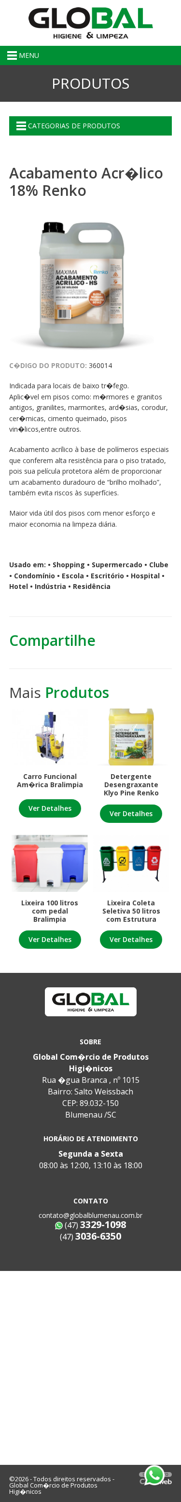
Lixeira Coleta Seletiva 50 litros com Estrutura (131, 911)
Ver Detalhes (49, 808)
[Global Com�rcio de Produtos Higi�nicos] (90, 22)
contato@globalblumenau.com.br (90, 1215)
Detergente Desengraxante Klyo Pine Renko (131, 784)
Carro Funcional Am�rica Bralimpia (50, 780)
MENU (28, 55)
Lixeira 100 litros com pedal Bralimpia (49, 911)
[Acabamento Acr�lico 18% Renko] (81, 280)
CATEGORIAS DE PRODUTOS (73, 125)
